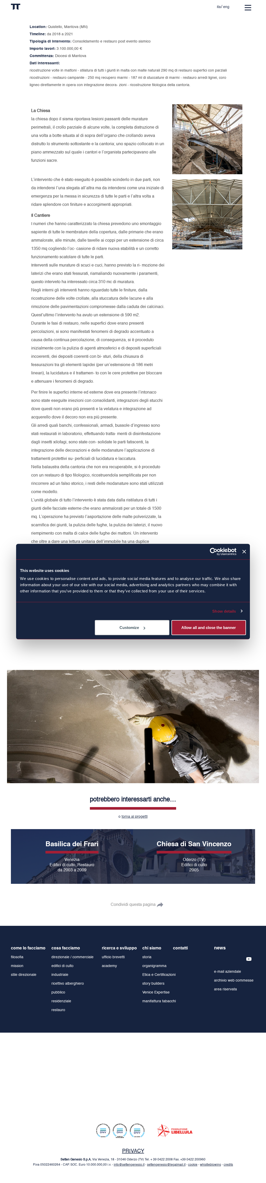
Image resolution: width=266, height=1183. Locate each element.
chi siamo (151, 948)
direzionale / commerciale (72, 957)
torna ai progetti (135, 816)
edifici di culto (62, 966)
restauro (58, 1010)
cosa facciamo (65, 948)
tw (185, 5)
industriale (59, 975)
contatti (180, 948)
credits (228, 1164)
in (165, 5)
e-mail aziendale (227, 972)
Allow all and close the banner (208, 627)
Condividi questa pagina (133, 905)
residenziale (61, 1001)
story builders (153, 983)
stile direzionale (23, 975)
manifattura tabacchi (159, 1001)
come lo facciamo (28, 948)
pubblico (58, 992)
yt (206, 5)
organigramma (154, 966)
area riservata (225, 989)
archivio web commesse (234, 980)
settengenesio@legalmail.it (166, 1164)
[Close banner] (244, 551)
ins (196, 5)
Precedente (13, 724)
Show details (224, 611)
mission (17, 966)
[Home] (26, 8)
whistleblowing (210, 1164)
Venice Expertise (156, 992)
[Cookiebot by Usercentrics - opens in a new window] (213, 551)
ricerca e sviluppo (119, 948)
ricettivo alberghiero (67, 983)
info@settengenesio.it (129, 1164)
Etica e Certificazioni (159, 975)
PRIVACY (133, 1151)
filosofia (17, 957)
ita (219, 7)
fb (175, 5)
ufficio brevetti (113, 957)
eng (226, 7)
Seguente (253, 724)
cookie (192, 1164)
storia (146, 957)
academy (109, 966)
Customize (129, 627)
